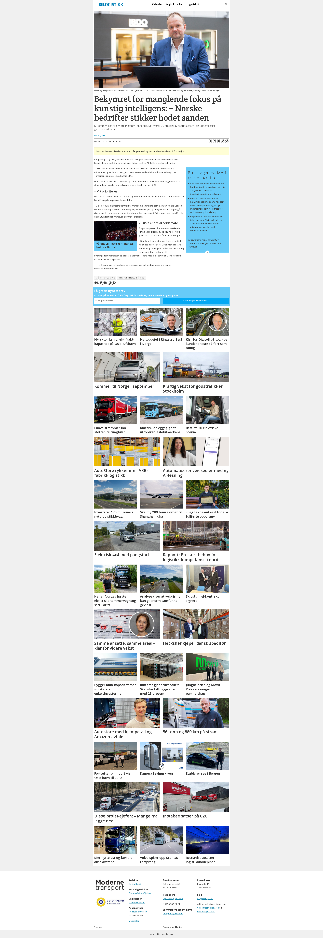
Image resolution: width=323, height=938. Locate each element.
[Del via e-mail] (218, 141)
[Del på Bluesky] (226, 141)
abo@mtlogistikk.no (173, 913)
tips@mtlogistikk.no (173, 898)
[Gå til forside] (111, 4)
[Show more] (207, 253)
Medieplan (134, 920)
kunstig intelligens (127, 278)
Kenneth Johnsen (137, 902)
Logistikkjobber (174, 4)
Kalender (157, 4)
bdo (142, 278)
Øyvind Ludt (135, 883)
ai (96, 278)
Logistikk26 (193, 4)
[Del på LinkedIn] (214, 141)
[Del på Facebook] (210, 141)
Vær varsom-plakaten (208, 907)
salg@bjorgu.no (205, 898)
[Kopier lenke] (222, 141)
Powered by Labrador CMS (161, 934)
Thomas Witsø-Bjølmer (140, 893)
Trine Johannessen (138, 911)
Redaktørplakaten (206, 911)
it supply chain (107, 278)
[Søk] (225, 4)
